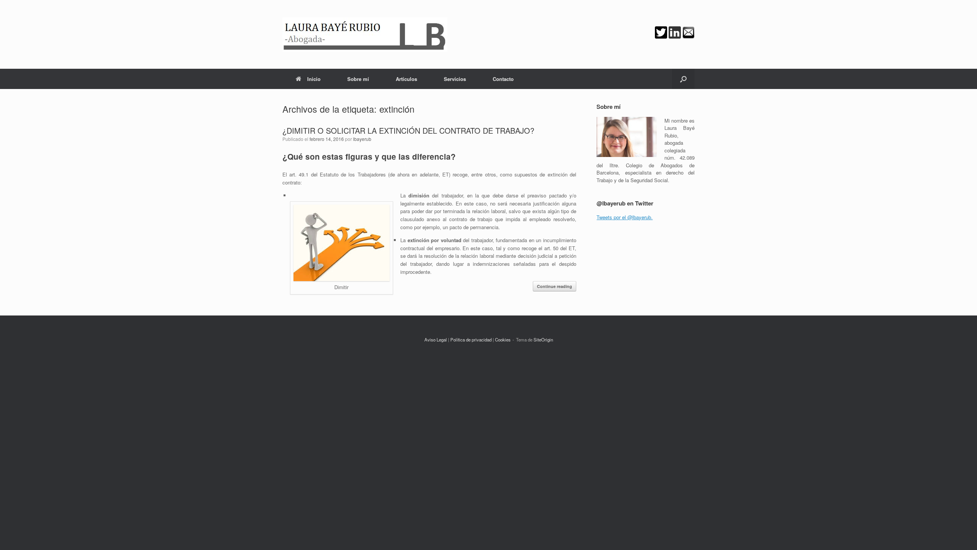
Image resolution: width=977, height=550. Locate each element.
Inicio (314, 78)
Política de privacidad (471, 339)
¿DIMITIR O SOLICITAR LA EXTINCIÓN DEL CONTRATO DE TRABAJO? (408, 130)
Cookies (503, 339)
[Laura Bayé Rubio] (364, 34)
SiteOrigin (543, 339)
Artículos (406, 78)
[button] (683, 79)
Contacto (503, 78)
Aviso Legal (435, 339)
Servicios (455, 78)
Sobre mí (358, 78)
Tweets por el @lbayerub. (625, 217)
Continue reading (554, 286)
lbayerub (362, 139)
